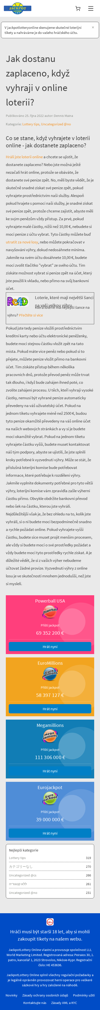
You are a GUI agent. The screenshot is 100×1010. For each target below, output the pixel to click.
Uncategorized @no (56, 124)
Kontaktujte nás (34, 1003)
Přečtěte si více (30, 315)
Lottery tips (30, 124)
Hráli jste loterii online (24, 156)
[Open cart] (78, 8)
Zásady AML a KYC (64, 1003)
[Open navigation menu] (90, 8)
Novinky (11, 995)
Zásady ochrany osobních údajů (45, 995)
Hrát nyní (50, 646)
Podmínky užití (84, 995)
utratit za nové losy (22, 242)
